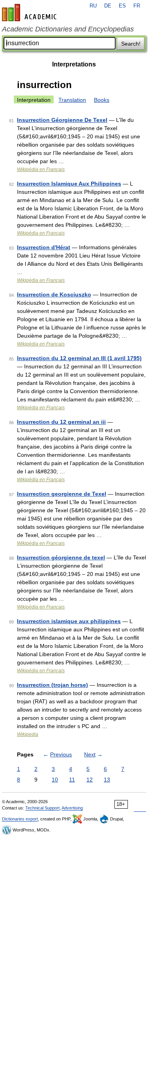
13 (107, 779)
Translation (72, 100)
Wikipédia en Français (41, 169)
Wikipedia (27, 734)
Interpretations (74, 64)
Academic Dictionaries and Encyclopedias (68, 29)
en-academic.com (30, 12)
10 (55, 779)
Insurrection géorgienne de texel (61, 557)
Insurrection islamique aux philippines (69, 621)
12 (89, 779)
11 (72, 779)
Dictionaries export (20, 819)
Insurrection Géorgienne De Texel (62, 120)
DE (107, 6)
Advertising (72, 808)
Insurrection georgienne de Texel (61, 494)
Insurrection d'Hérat (43, 247)
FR (136, 6)
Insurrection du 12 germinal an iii (61, 422)
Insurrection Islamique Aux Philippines (69, 183)
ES (122, 6)
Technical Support (42, 808)
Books (101, 100)
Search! (131, 43)
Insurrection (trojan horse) (52, 685)
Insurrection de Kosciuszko (54, 294)
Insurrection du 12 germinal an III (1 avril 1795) (79, 358)
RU (93, 6)
